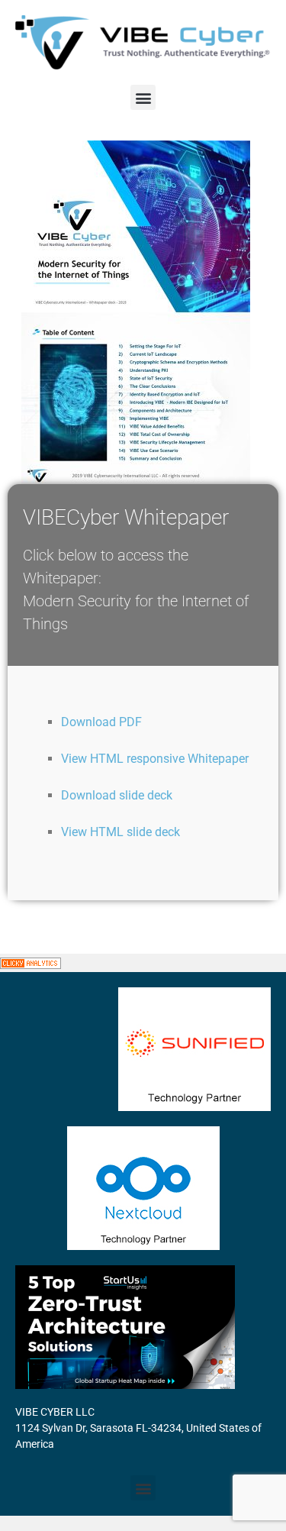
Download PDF (101, 722)
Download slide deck (116, 795)
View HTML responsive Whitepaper (155, 758)
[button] (143, 97)
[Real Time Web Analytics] (30, 962)
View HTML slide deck (120, 832)
